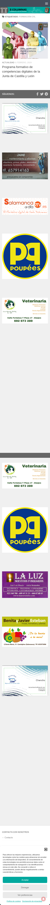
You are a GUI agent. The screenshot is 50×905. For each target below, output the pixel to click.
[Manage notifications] (43, 899)
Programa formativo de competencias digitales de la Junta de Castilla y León (21, 71)
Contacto (9, 837)
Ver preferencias (25, 895)
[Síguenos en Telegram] (46, 94)
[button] (45, 849)
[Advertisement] (25, 366)
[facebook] (37, 94)
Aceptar (25, 880)
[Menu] (46, 3)
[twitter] (41, 94)
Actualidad (8, 62)
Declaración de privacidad (32, 901)
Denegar (25, 887)
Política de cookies (14, 901)
